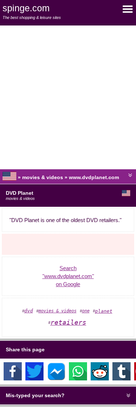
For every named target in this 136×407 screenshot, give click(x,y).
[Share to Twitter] (34, 379)
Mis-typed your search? (35, 395)
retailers (68, 322)
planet (103, 311)
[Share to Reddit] (100, 379)
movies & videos (57, 310)
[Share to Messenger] (56, 379)
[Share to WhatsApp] (78, 379)
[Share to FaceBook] (13, 379)
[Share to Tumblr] (121, 379)
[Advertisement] (68, 97)
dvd (28, 310)
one (86, 310)
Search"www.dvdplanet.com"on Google (68, 276)
